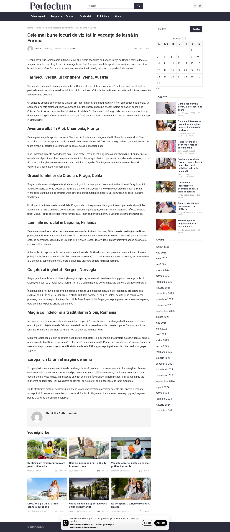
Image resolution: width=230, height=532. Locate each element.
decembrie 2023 (165, 410)
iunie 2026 (161, 258)
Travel (38, 28)
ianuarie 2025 (163, 357)
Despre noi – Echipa (62, 16)
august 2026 (162, 246)
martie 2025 (162, 346)
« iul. (158, 88)
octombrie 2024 (164, 375)
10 (158, 63)
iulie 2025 (161, 322)
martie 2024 (162, 392)
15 (192, 63)
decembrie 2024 (165, 363)
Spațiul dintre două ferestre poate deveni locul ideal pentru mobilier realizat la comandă (190, 165)
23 (198, 70)
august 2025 (162, 316)
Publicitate (103, 16)
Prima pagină (38, 16)
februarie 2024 (164, 398)
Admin (38, 48)
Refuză (147, 522)
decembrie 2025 (165, 293)
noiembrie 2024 (164, 369)
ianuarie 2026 (163, 287)
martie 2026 (162, 275)
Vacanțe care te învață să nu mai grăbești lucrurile (130, 465)
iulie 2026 (161, 252)
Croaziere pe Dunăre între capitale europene (43, 505)
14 (185, 63)
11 (165, 63)
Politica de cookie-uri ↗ (81, 524)
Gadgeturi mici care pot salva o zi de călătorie (188, 206)
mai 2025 (161, 334)
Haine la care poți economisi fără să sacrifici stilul (187, 145)
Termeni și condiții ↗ (105, 524)
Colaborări (85, 16)
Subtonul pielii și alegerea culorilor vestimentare (187, 223)
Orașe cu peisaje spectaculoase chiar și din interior (88, 505)
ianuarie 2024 (163, 404)
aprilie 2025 (162, 340)
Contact (119, 16)
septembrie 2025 (165, 311)
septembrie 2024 (165, 381)
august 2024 (162, 387)
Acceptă (160, 522)
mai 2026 (161, 264)
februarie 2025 (164, 351)
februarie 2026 (164, 281)
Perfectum (39, 527)
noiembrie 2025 (164, 299)
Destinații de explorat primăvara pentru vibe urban (46, 465)
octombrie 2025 (164, 305)
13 (179, 63)
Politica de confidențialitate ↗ (84, 527)
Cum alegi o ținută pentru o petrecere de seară (190, 106)
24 (158, 76)
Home (30, 28)
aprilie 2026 (162, 270)
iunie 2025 (161, 328)
